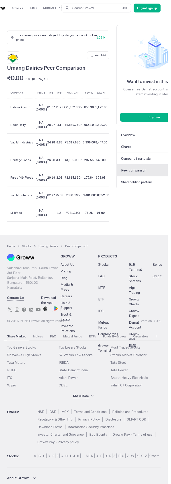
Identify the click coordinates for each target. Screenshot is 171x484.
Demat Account (135, 325)
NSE (40, 411)
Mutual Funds (103, 325)
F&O (101, 276)
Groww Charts (134, 301)
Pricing (66, 271)
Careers (66, 296)
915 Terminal (135, 267)
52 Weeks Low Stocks (76, 355)
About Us (67, 264)
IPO (101, 310)
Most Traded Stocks (125, 347)
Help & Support (66, 305)
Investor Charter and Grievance (60, 434)
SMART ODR (136, 419)
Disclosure (113, 419)
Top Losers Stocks (73, 347)
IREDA (64, 362)
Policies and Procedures (130, 411)
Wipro (11, 385)
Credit (157, 276)
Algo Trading (134, 290)
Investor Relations (68, 328)
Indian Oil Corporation (126, 385)
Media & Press (67, 287)
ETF (101, 299)
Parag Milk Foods (21, 178)
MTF (101, 287)
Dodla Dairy (18, 125)
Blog (64, 278)
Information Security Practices (91, 427)
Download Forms (50, 427)
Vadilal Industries (21, 142)
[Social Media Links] (9, 309)
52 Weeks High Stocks (24, 355)
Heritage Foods (20, 160)
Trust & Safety (66, 317)
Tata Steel (118, 362)
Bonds (157, 264)
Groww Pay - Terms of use (133, 434)
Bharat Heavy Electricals (129, 377)
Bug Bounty (98, 434)
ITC (9, 377)
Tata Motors (16, 362)
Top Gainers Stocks (21, 347)
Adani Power (68, 377)
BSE (52, 411)
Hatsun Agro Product (22, 107)
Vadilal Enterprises (22, 195)
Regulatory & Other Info (55, 419)
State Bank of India (73, 370)
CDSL (63, 385)
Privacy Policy (89, 419)
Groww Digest (134, 313)
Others (154, 455)
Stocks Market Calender (128, 355)
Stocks (103, 264)
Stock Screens (135, 278)
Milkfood (16, 213)
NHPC (11, 370)
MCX (65, 411)
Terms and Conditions (90, 411)
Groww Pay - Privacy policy (58, 442)
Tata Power (119, 370)
